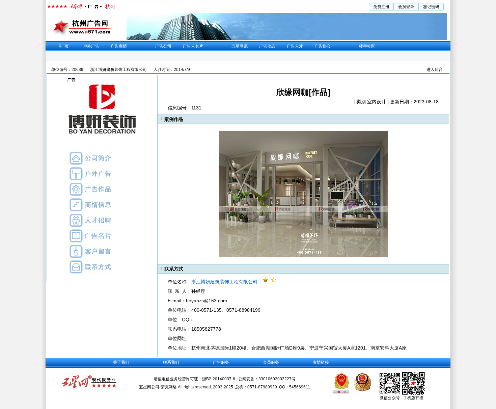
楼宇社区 (367, 46)
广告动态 (267, 46)
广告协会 (322, 46)
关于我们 (121, 362)
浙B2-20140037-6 (219, 379)
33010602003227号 (277, 379)
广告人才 (295, 46)
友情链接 (321, 362)
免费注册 (381, 6)
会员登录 (406, 6)
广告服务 (221, 362)
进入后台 (434, 69)
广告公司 (163, 46)
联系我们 (171, 362)
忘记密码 (431, 6)
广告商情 (119, 46)
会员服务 (271, 362)
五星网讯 (239, 46)
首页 (65, 46)
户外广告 (91, 46)
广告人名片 (193, 46)
